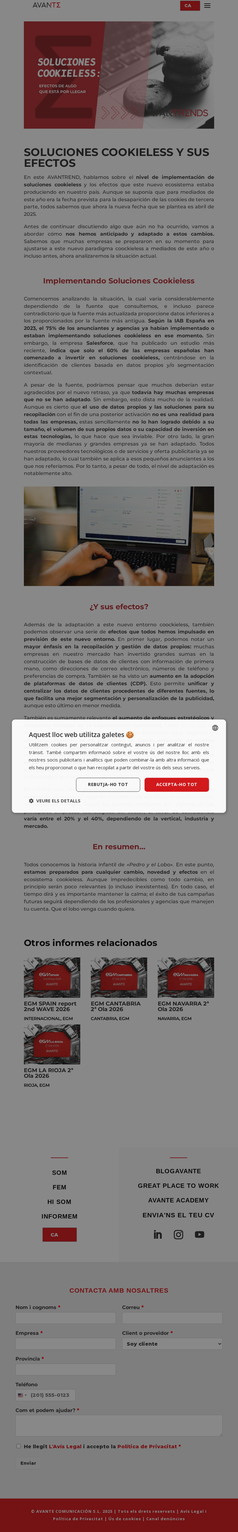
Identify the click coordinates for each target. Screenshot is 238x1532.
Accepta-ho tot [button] (176, 784)
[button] (55, 800)
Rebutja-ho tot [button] (108, 784)
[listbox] (215, 728)
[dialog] (119, 766)
